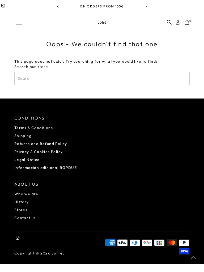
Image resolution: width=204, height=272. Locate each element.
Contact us (25, 217)
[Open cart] (187, 22)
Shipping (23, 135)
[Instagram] (3, 6)
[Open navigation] (19, 22)
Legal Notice (27, 159)
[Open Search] (169, 22)
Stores (20, 209)
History (21, 201)
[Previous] (58, 6)
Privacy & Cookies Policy (38, 151)
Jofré (57, 253)
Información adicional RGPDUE (45, 167)
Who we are (26, 194)
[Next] (146, 6)
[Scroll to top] (193, 257)
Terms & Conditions (33, 127)
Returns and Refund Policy (40, 143)
